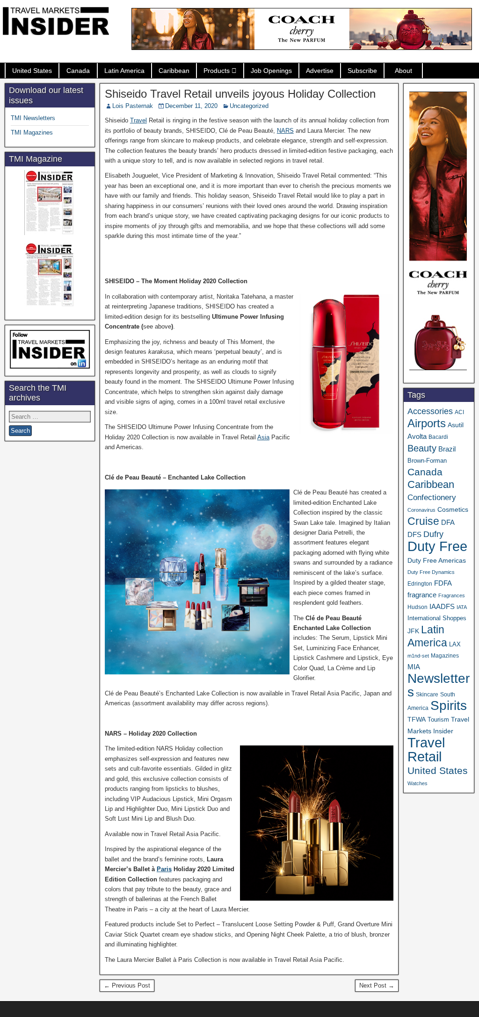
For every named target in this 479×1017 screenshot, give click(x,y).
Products (216, 70)
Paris (164, 869)
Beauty (421, 448)
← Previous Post (127, 985)
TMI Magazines (32, 132)
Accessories (430, 411)
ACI (459, 412)
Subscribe (362, 70)
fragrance (421, 595)
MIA (413, 667)
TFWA (416, 719)
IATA (462, 607)
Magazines (445, 655)
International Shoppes (436, 618)
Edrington (419, 583)
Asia (263, 437)
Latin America (124, 70)
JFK (413, 631)
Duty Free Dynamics (431, 572)
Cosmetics (452, 509)
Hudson (417, 607)
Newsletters (438, 685)
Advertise (320, 70)
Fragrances (451, 595)
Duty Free (437, 546)
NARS (285, 130)
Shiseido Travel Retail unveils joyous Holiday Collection (240, 93)
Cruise (423, 521)
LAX (455, 644)
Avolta (417, 436)
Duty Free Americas (436, 560)
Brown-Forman (427, 460)
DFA (448, 522)
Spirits (448, 705)
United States (32, 70)
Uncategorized (249, 105)
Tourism (438, 719)
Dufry (433, 534)
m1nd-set (418, 656)
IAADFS (442, 606)
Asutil (456, 425)
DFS (414, 534)
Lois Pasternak (132, 105)
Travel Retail (426, 749)
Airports (426, 423)
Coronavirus (421, 510)
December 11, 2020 (191, 105)
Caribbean (174, 70)
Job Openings (271, 70)
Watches (417, 783)
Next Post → (376, 985)
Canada (78, 70)
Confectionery (431, 497)
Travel (138, 120)
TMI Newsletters (33, 118)
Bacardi (438, 437)
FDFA (443, 583)
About (403, 70)
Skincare (427, 694)
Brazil (447, 449)
